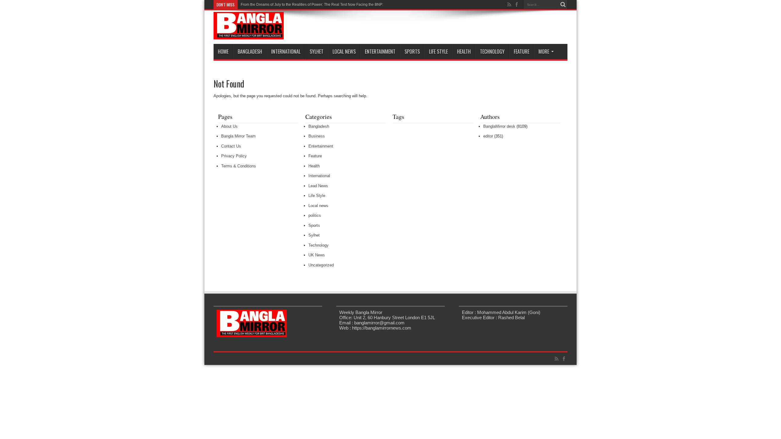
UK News (316, 255)
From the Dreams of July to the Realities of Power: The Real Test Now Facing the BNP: (312, 4)
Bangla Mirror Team (238, 136)
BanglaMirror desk (499, 126)
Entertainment (380, 51)
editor (488, 136)
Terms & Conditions (238, 166)
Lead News (318, 186)
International (286, 51)
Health (464, 51)
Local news (344, 51)
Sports (412, 51)
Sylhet (316, 51)
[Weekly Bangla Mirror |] (249, 34)
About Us (229, 126)
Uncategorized (321, 265)
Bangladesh (250, 51)
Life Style (438, 51)
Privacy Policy (234, 156)
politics (314, 215)
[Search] (562, 4)
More (543, 51)
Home (223, 51)
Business (316, 136)
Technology (492, 51)
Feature (521, 51)
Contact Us (231, 146)
